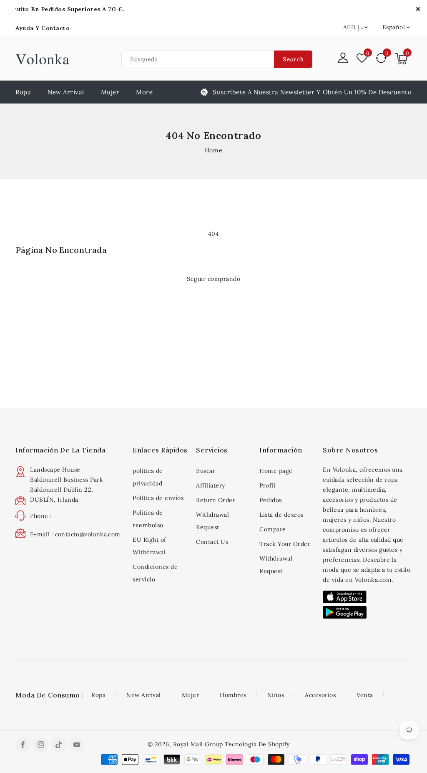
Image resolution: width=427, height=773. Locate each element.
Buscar (205, 471)
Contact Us (212, 542)
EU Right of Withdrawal (149, 546)
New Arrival (143, 695)
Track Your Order (284, 544)
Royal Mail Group (198, 744)
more (144, 92)
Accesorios (320, 695)
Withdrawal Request (212, 521)
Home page (276, 471)
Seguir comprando (213, 279)
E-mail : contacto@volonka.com (75, 534)
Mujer (110, 92)
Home (213, 150)
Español (393, 27)
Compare (272, 529)
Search (293, 59)
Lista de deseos (281, 514)
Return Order (215, 500)
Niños (275, 695)
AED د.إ (353, 27)
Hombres (233, 695)
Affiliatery (210, 485)
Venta (365, 695)
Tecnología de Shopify (257, 744)
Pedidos (270, 500)
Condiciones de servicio (155, 573)
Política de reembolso (148, 519)
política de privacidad (148, 477)
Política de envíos (158, 498)
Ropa (98, 695)
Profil (267, 485)
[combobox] (197, 59)
